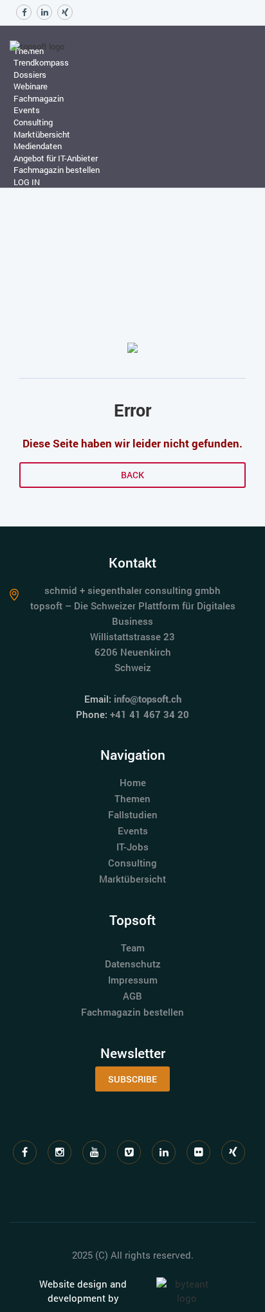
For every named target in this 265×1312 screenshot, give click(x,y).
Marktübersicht (132, 878)
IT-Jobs (132, 846)
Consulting (132, 862)
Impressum (133, 979)
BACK (132, 475)
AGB (132, 995)
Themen (132, 798)
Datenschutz (133, 963)
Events (133, 830)
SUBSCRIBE (132, 1079)
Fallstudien (133, 814)
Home (133, 782)
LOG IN (27, 182)
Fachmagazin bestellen (57, 169)
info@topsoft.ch (147, 698)
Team (133, 947)
